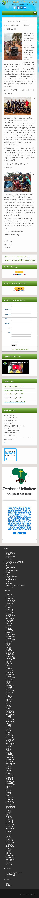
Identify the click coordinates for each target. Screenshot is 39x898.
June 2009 (9, 861)
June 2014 (8, 768)
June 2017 (8, 718)
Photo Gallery (9, 569)
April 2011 (8, 837)
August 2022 (9, 660)
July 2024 (8, 622)
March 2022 (9, 669)
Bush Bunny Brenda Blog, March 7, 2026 (13, 398)
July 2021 (8, 681)
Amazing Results (10, 567)
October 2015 (9, 741)
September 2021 (10, 678)
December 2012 (10, 801)
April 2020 (9, 689)
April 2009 (9, 864)
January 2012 (9, 821)
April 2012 (8, 815)
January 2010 (9, 855)
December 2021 (10, 672)
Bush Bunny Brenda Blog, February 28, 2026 (14, 401)
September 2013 (10, 785)
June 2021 (8, 683)
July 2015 (8, 747)
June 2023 (9, 645)
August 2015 (9, 745)
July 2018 (8, 701)
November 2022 (10, 658)
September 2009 (10, 859)
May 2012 (8, 814)
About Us (8, 572)
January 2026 (10, 598)
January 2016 (9, 736)
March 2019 (9, 696)
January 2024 (10, 633)
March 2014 (9, 774)
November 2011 (10, 825)
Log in (7, 883)
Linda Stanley (9, 874)
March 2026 (9, 595)
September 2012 (10, 806)
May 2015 (8, 750)
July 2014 (8, 767)
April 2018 (8, 707)
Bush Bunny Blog (10, 552)
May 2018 (8, 705)
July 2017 (8, 716)
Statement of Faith (11, 580)
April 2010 (8, 854)
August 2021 (9, 680)
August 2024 (9, 620)
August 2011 (9, 830)
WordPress (9, 885)
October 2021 (9, 676)
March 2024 (9, 629)
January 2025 (10, 611)
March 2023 (9, 651)
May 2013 (8, 792)
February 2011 (9, 839)
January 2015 (9, 756)
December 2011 (10, 823)
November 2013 (10, 781)
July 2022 (8, 662)
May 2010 (8, 852)
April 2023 (8, 649)
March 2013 (9, 796)
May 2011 (8, 835)
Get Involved (9, 560)
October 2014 (9, 761)
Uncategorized (10, 876)
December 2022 (10, 656)
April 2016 (8, 730)
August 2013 (9, 787)
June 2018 (9, 703)
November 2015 (10, 739)
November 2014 (10, 759)
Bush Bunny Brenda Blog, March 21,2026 (13, 390)
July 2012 (8, 810)
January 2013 (9, 799)
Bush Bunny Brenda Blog (12, 872)
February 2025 (10, 609)
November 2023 (10, 636)
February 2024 (10, 631)
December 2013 (10, 779)
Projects (8, 565)
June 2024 (9, 624)
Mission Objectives (11, 576)
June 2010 (9, 850)
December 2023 (10, 634)
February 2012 (9, 819)
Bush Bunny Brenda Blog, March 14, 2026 (13, 394)
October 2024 (9, 616)
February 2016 (10, 734)
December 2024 (10, 613)
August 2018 (9, 700)
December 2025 (10, 600)
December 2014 (10, 758)
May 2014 (8, 770)
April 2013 (8, 794)
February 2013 (9, 797)
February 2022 (10, 671)
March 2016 (9, 732)
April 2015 (8, 752)
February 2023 (10, 652)
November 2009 (10, 857)
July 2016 (8, 725)
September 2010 (10, 846)
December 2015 (10, 738)
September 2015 (10, 743)
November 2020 (10, 685)
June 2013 (8, 790)
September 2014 (10, 763)
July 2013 (8, 788)
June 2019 (9, 694)
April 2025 (8, 605)
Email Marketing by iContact (20, 349)
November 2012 (10, 803)
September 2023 (10, 640)
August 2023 (9, 642)
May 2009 (8, 863)
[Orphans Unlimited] (19, 2)
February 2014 (9, 776)
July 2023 (8, 643)
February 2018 (10, 710)
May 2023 (8, 647)
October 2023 (9, 638)
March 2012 (9, 817)
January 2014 (9, 777)
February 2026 (10, 596)
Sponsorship (9, 563)
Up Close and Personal (12, 571)
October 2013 (9, 783)
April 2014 (8, 772)
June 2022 (9, 663)
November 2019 (10, 691)
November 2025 (10, 602)
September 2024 (10, 618)
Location (8, 581)
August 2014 (9, 765)
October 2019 (9, 692)
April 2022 (8, 667)
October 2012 (9, 805)
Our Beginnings (10, 578)
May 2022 (8, 665)
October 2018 (9, 698)
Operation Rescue (10, 556)
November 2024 (10, 614)
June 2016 (9, 727)
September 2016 (10, 721)
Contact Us (9, 583)
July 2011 (8, 832)
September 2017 (10, 714)
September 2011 (10, 828)
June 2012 (8, 812)
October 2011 (9, 826)
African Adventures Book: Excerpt (15, 585)
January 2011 (9, 841)
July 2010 (8, 848)
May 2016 (8, 729)
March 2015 (9, 754)
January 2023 (10, 654)
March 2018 (9, 709)
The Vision (8, 558)
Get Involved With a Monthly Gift (14, 561)
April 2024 (8, 627)
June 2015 (8, 748)
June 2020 (9, 687)
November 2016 (10, 720)
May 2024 (8, 625)
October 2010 (9, 844)
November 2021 (10, 674)
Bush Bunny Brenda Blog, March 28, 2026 (14, 386)
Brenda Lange (9, 587)
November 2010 (10, 843)
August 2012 (9, 808)
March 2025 (9, 607)
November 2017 (10, 712)
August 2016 (9, 723)
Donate (8, 554)
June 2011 (8, 834)
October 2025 (9, 604)
